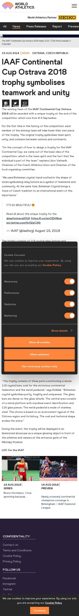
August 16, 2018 (47, 231)
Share (6, 106)
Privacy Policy (12, 561)
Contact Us (10, 545)
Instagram (9, 584)
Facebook (9, 578)
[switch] (69, 293)
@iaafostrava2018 (18, 218)
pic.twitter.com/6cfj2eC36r (23, 222)
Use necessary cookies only (39, 366)
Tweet (16, 106)
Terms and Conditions (17, 550)
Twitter (7, 589)
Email (25, 106)
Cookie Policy (52, 265)
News (16, 26)
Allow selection (39, 354)
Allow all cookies (39, 342)
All (4, 26)
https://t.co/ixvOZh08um (46, 218)
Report (57, 26)
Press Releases (36, 26)
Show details (59, 330)
